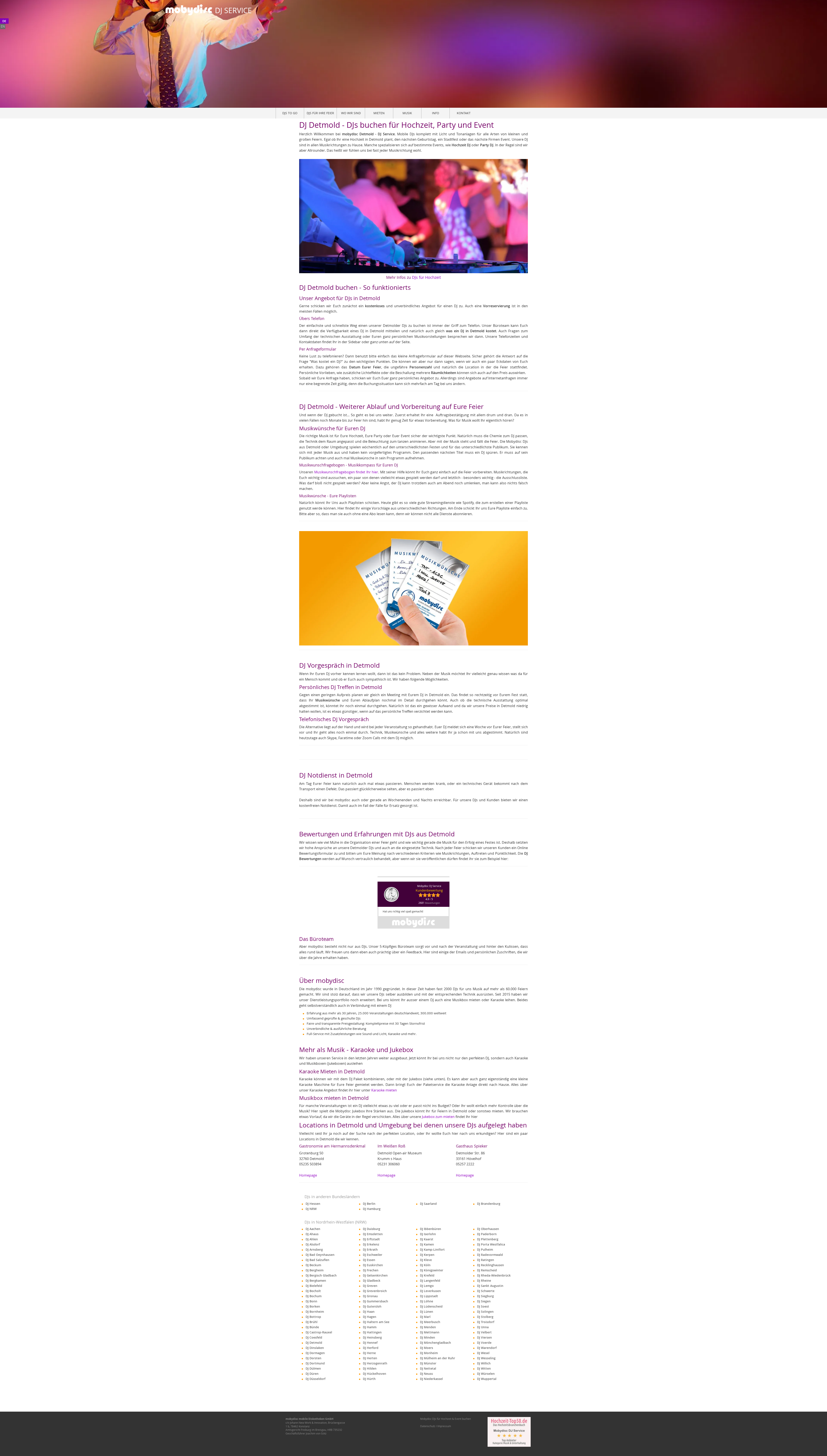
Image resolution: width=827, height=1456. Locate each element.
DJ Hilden (369, 1368)
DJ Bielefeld (314, 1286)
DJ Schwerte (485, 1291)
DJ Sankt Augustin (490, 1286)
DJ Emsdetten (373, 1234)
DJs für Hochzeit (426, 277)
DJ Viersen (484, 1337)
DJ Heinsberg (372, 1337)
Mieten (379, 113)
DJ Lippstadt (429, 1296)
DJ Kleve (426, 1260)
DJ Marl (425, 1317)
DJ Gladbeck (371, 1280)
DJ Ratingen (485, 1260)
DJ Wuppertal (486, 1379)
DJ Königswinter (431, 1270)
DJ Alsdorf (313, 1244)
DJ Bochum (314, 1296)
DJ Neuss (426, 1374)
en (3, 26)
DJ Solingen (485, 1311)
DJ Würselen (486, 1374)
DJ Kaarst (426, 1239)
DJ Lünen (426, 1311)
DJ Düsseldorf (315, 1379)
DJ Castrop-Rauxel (319, 1332)
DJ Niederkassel (431, 1379)
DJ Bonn (311, 1301)
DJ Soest (483, 1306)
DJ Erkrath (370, 1249)
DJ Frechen (370, 1270)
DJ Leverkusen (430, 1291)
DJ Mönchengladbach (435, 1343)
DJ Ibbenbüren (430, 1229)
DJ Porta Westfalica (491, 1244)
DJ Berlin (369, 1204)
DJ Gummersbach (375, 1301)
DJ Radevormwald (490, 1255)
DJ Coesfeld (314, 1337)
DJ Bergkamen (316, 1280)
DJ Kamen (427, 1244)
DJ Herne (369, 1353)
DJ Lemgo (427, 1286)
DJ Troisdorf (485, 1322)
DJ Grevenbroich (375, 1291)
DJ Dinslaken (315, 1348)
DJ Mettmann (429, 1332)
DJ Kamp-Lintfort (432, 1249)
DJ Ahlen (312, 1239)
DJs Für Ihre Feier (320, 113)
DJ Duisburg (371, 1229)
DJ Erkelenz (371, 1244)
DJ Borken (313, 1306)
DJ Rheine (484, 1280)
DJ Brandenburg (488, 1204)
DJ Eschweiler (372, 1255)
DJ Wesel (483, 1353)
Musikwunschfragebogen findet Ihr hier (346, 472)
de (4, 21)
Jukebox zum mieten (438, 1116)
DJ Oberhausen (488, 1229)
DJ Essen (369, 1260)
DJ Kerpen (427, 1255)
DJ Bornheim (315, 1311)
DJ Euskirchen (373, 1265)
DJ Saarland (428, 1204)
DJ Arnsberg (314, 1249)
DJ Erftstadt (371, 1239)
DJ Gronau (370, 1296)
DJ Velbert (484, 1332)
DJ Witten (484, 1368)
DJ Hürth (369, 1379)
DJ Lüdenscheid (431, 1306)
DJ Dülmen (313, 1368)
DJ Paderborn (487, 1234)
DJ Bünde (312, 1327)
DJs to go (289, 113)
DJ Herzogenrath (375, 1363)
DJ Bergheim (314, 1270)
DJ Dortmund (315, 1363)
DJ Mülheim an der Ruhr (437, 1358)
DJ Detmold (314, 1343)
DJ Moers (426, 1348)
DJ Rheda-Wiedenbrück (494, 1275)
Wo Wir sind (351, 113)
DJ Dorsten (313, 1358)
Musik (407, 113)
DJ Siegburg (485, 1296)
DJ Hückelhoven (374, 1374)
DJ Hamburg (372, 1209)
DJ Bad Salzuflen (317, 1260)
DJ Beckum (313, 1265)
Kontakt (464, 113)
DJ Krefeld (427, 1275)
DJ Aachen (313, 1229)
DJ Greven (370, 1286)
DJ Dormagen (315, 1353)
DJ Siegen (484, 1301)
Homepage (308, 1175)
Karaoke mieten (384, 1090)
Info (435, 113)
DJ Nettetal (428, 1368)
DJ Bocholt (313, 1291)
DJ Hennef (370, 1343)
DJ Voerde (484, 1343)
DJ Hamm (369, 1327)
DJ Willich (484, 1363)
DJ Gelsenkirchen (375, 1275)
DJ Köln (425, 1265)
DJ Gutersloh (372, 1306)
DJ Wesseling (486, 1358)
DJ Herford (370, 1348)
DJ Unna (483, 1327)
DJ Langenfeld (430, 1280)
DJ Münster (428, 1363)
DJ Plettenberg (487, 1239)
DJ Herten (370, 1358)
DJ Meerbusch (430, 1322)
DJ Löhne (426, 1301)
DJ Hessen (313, 1204)
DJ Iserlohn (428, 1234)
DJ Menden (428, 1327)
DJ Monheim (429, 1353)
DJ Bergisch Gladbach (321, 1275)
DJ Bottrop (313, 1317)
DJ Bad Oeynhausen (320, 1255)
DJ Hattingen (372, 1332)
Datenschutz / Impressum (435, 1426)
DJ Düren (312, 1374)
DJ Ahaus (312, 1234)
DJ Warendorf (487, 1348)
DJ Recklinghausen (490, 1265)
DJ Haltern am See (376, 1322)
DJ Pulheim (485, 1249)
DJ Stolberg (485, 1317)
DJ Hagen (369, 1317)
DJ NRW (311, 1209)
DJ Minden (427, 1337)
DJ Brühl (311, 1322)
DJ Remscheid (487, 1270)
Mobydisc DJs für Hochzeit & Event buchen (445, 1418)
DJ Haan (369, 1311)
